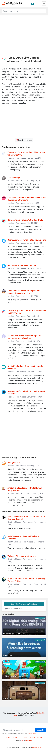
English (8, 738)
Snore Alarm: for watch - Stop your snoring (26, 240)
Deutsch (32, 738)
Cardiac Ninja (13, 177)
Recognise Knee (14, 462)
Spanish (14, 738)
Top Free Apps (32, 733)
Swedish (39, 738)
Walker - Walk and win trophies (21, 556)
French (26, 738)
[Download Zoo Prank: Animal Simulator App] (24, 670)
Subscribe (41, 730)
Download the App (25, 140)
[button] (33, 3)
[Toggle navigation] (44, 3)
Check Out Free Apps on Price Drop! (24, 604)
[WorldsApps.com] (12, 3)
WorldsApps (28, 740)
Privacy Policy (36, 747)
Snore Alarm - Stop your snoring (22, 265)
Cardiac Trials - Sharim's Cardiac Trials (25, 220)
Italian (20, 738)
